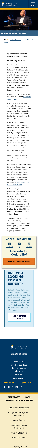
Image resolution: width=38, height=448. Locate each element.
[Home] (4, 40)
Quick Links (26, 383)
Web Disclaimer (19, 437)
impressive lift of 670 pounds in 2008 (18, 183)
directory (14, 397)
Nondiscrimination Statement (19, 426)
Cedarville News (15, 40)
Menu (33, 5)
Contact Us (9, 383)
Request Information (19, 261)
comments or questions (19, 400)
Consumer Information (19, 407)
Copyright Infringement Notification (19, 414)
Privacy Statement (19, 432)
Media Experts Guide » (19, 317)
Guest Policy (19, 420)
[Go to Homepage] (9, 5)
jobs (27, 397)
